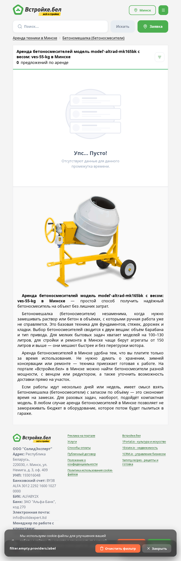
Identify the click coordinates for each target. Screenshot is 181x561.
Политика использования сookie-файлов (90, 472)
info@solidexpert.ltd (30, 517)
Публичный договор (82, 454)
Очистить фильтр (120, 548)
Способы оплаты (79, 448)
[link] (153, 26)
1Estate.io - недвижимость (140, 448)
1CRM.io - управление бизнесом (144, 454)
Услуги (72, 441)
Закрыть (159, 548)
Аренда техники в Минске (35, 38)
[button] (142, 10)
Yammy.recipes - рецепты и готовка (140, 462)
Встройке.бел (131, 436)
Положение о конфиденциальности (83, 462)
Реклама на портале (81, 436)
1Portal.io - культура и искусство (144, 441)
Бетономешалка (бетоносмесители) (93, 38)
